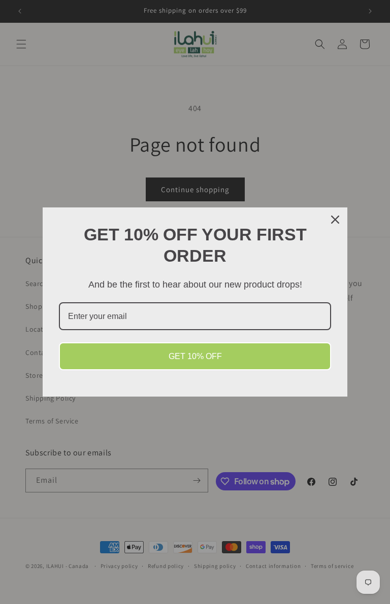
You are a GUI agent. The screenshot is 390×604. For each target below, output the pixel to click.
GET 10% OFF (195, 356)
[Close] (335, 219)
